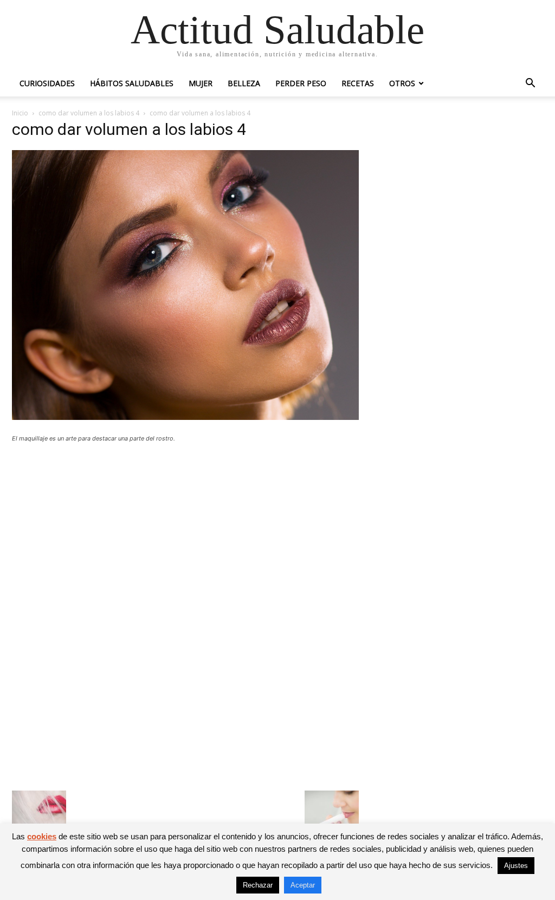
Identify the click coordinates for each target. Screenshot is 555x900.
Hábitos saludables (131, 83)
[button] (530, 84)
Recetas (357, 83)
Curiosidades (47, 83)
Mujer (200, 83)
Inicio (20, 113)
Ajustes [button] (516, 866)
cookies (41, 836)
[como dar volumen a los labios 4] (185, 417)
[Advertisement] (185, 530)
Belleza (244, 83)
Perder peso (300, 83)
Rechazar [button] (258, 885)
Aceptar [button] (303, 885)
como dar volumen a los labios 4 (88, 113)
